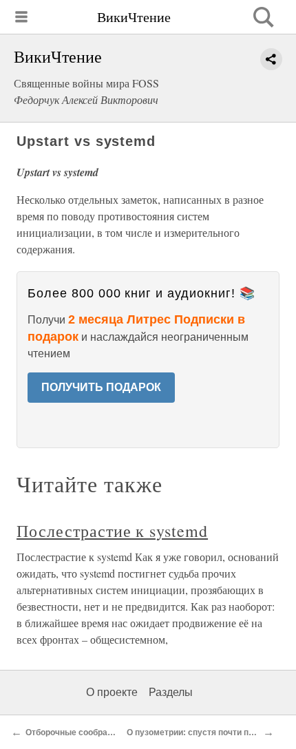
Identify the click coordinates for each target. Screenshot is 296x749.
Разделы (171, 692)
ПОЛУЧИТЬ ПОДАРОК (101, 387)
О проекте (112, 692)
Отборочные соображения (79, 732)
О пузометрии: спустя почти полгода (202, 732)
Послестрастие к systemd (112, 531)
